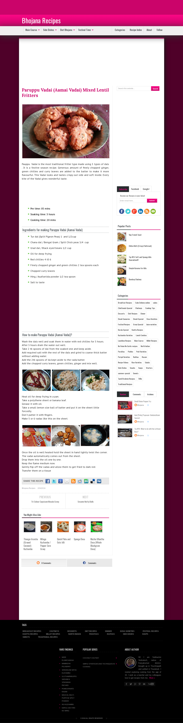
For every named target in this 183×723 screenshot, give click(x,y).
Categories (120, 30)
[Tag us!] (92, 481)
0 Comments (46, 562)
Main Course (31, 30)
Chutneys (138, 308)
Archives (150, 394)
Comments (92, 562)
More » (152, 678)
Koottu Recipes (137, 329)
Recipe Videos (123, 362)
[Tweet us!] (54, 481)
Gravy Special (138, 324)
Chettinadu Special (125, 308)
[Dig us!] (99, 481)
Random (123, 394)
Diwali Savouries (124, 318)
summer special (124, 373)
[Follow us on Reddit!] (79, 481)
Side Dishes (48, 30)
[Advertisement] (23, 7)
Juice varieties (151, 324)
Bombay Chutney (135, 279)
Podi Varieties (141, 351)
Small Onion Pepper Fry (142, 401)
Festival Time (84, 30)
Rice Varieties (137, 362)
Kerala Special (123, 329)
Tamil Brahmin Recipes (126, 378)
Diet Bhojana (66, 30)
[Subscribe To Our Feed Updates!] (73, 481)
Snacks (132, 367)
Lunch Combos (141, 335)
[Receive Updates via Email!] (67, 481)
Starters (149, 367)
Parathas (121, 351)
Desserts (121, 313)
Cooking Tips (150, 308)
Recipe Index (136, 30)
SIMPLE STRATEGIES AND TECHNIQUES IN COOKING (100, 665)
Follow (159, 30)
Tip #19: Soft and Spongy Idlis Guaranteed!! (140, 258)
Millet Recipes (152, 340)
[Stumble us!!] (86, 481)
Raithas (136, 356)
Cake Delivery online (142, 302)
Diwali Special (138, 318)
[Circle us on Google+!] (60, 481)
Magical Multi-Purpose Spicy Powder (68, 698)
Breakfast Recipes (125, 302)
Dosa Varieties (152, 318)
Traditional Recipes (125, 384)
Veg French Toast (135, 234)
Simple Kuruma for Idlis (138, 268)
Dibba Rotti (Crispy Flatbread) (140, 245)
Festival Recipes (124, 324)
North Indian (145, 346)
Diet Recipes (132, 313)
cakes (155, 302)
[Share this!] (47, 481)
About (149, 30)
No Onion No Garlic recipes (128, 346)
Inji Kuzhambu (68, 704)
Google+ (146, 188)
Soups (140, 367)
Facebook (135, 188)
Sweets (135, 373)
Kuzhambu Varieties (125, 335)
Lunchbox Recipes (124, 340)
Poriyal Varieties (124, 356)
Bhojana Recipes (41, 20)
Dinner (143, 313)
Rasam (144, 356)
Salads (147, 362)
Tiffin (140, 378)
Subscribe (123, 189)
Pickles (130, 351)
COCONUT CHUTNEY (100, 658)
